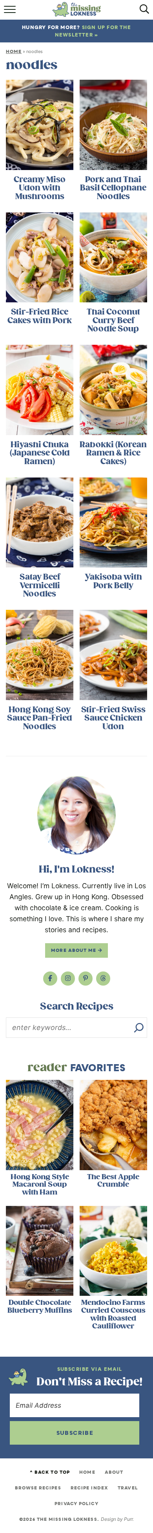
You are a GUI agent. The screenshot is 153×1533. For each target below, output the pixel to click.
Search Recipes (76, 1006)
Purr (128, 1519)
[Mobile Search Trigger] (142, 12)
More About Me (74, 950)
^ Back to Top (50, 1472)
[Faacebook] (50, 978)
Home (14, 51)
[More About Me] (76, 815)
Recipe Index (89, 1487)
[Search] (139, 1027)
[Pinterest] (85, 978)
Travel (128, 1487)
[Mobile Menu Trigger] (11, 12)
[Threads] (103, 978)
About (114, 1472)
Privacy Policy (76, 1503)
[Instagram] (68, 978)
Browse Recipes (38, 1487)
